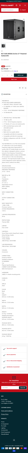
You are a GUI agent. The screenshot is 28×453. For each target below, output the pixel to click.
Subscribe (22, 387)
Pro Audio (3, 426)
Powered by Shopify (18, 445)
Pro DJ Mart (11, 445)
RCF (2, 51)
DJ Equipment (4, 424)
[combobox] (14, 10)
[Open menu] (25, 5)
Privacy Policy (4, 414)
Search (24, 10)
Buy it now (14, 79)
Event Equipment (5, 432)
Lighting (3, 428)
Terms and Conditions (7, 411)
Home (2, 422)
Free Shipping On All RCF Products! (14, 1)
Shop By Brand (5, 434)
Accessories (4, 430)
